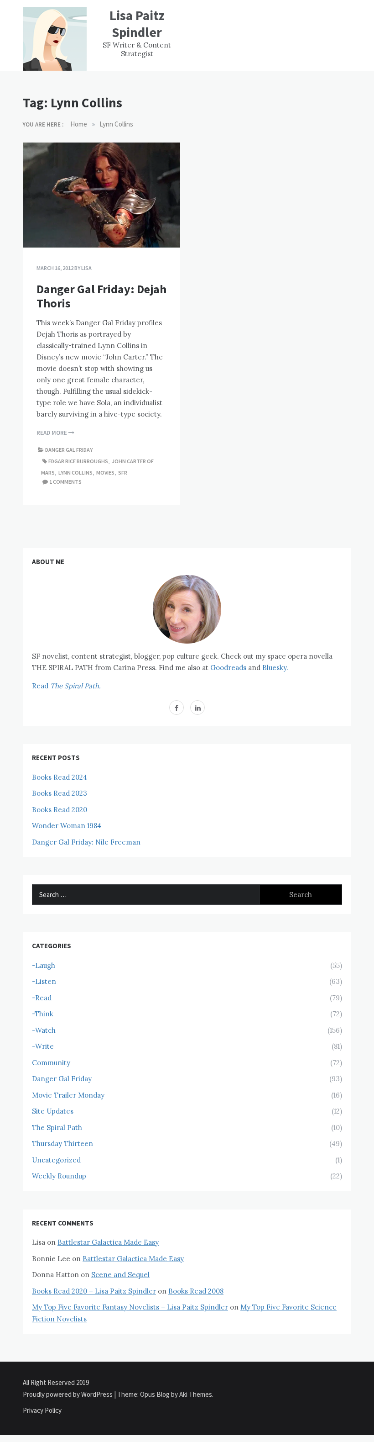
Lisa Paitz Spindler (137, 24)
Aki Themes (195, 1394)
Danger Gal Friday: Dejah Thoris (101, 296)
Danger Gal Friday (69, 449)
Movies (105, 472)
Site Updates (52, 1111)
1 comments (65, 481)
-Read (42, 997)
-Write (43, 1046)
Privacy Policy (42, 1410)
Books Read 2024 (59, 777)
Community (51, 1062)
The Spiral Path (57, 1127)
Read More (52, 433)
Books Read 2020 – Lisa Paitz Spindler (94, 1291)
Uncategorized (56, 1160)
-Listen (44, 981)
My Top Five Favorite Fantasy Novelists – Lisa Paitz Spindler (130, 1307)
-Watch (44, 1030)
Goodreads (228, 667)
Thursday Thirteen (62, 1143)
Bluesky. (275, 667)
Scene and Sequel (120, 1274)
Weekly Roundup (59, 1176)
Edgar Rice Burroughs (78, 461)
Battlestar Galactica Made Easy (108, 1242)
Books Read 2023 (59, 793)
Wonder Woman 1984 (66, 825)
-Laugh (43, 965)
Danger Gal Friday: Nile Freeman (86, 842)
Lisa (86, 267)
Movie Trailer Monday (68, 1095)
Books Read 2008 (195, 1291)
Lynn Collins (75, 472)
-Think (42, 1013)
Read (66, 685)
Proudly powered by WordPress (68, 1394)
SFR (122, 472)
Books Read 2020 (59, 809)
